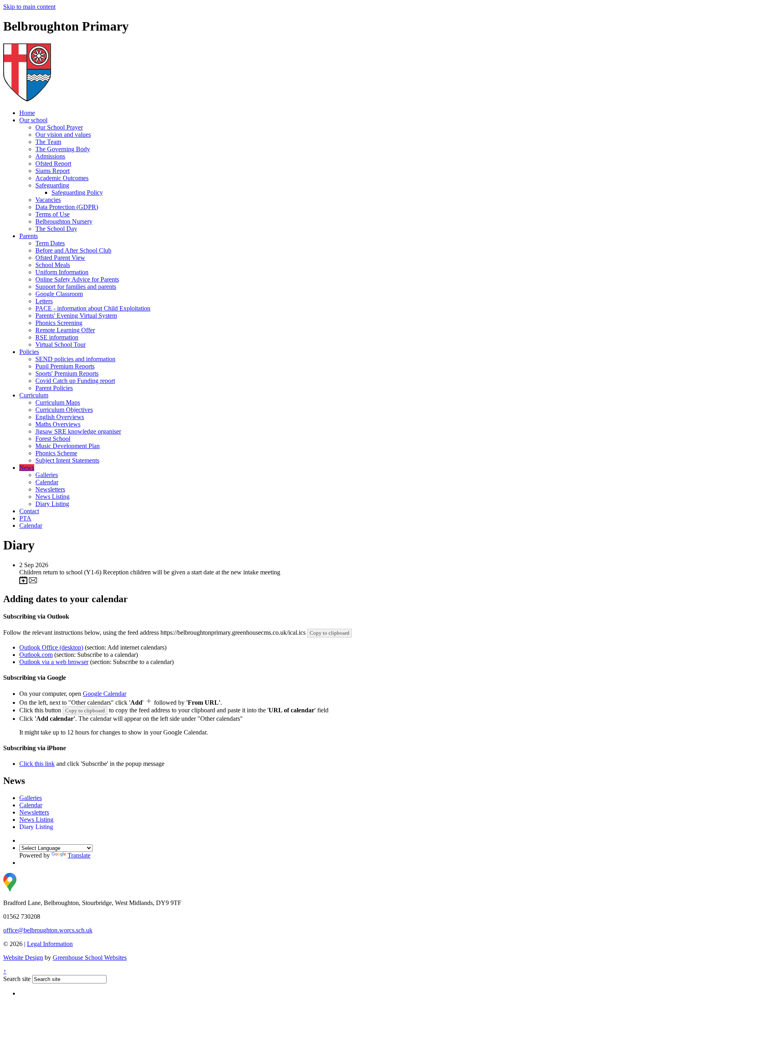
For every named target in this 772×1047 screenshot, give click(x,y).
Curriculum (33, 395)
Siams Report (52, 170)
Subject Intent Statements (67, 460)
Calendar (46, 482)
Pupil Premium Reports (64, 366)
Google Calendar (104, 693)
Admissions (50, 156)
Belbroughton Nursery (63, 221)
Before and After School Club (73, 250)
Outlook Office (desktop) (51, 647)
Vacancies (48, 199)
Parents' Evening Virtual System (76, 315)
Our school (33, 120)
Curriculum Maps (57, 402)
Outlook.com (36, 654)
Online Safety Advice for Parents (77, 279)
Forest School (52, 438)
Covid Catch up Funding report (75, 380)
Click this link (37, 763)
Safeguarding (52, 185)
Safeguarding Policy (77, 192)
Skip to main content (29, 6)
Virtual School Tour (60, 344)
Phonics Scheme (56, 453)
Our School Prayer (59, 127)
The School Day (56, 228)
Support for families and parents (75, 286)
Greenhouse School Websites (90, 957)
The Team (48, 141)
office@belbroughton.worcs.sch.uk (47, 930)
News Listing (52, 496)
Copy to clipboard (329, 633)
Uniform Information (61, 272)
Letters (44, 301)
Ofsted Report (53, 163)
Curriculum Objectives (64, 409)
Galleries (46, 474)
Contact (29, 511)
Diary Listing (52, 503)
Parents (28, 235)
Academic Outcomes (61, 178)
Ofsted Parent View (60, 257)
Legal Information (50, 943)
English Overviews (59, 416)
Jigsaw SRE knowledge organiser (78, 431)
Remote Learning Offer (65, 330)
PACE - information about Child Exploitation (92, 308)
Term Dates (50, 243)
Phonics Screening (58, 322)
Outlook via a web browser (53, 661)
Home (27, 112)
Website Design (23, 957)
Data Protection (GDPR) (66, 207)
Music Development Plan (67, 445)
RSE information (56, 337)
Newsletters (50, 489)
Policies (29, 351)
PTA (25, 518)
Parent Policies (54, 388)
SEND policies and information (75, 359)
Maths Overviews (57, 424)
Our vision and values (63, 134)
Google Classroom (59, 293)
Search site (17, 978)
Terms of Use (52, 214)
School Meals (52, 264)
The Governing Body (62, 149)
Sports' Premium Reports (67, 373)
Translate (79, 855)
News (26, 467)
